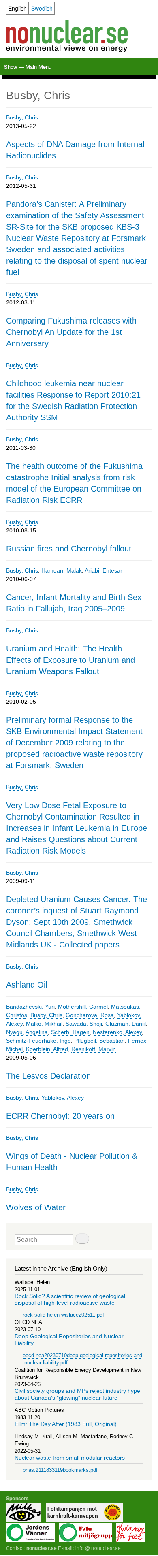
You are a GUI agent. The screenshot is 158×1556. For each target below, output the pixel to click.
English (17, 8)
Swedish (42, 8)
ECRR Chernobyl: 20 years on (60, 1115)
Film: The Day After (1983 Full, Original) (66, 1424)
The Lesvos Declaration (48, 1075)
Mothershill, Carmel (83, 1006)
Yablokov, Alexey (62, 1097)
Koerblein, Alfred (47, 1049)
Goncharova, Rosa (90, 1015)
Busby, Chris (22, 117)
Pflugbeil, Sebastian (99, 1040)
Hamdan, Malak (61, 570)
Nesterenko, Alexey (117, 1032)
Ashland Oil (26, 984)
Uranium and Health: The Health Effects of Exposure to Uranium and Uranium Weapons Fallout (70, 660)
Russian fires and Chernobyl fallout (68, 548)
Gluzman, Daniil (125, 1023)
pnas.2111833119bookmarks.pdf (60, 1470)
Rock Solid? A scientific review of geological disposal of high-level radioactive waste (70, 1299)
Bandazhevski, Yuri (30, 1006)
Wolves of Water (36, 1207)
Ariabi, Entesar (103, 570)
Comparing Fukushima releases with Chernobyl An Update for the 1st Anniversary (71, 332)
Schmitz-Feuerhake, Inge (38, 1040)
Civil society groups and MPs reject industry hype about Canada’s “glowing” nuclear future (77, 1394)
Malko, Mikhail (44, 1023)
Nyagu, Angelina (27, 1032)
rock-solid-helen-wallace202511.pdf (63, 1315)
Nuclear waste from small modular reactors (70, 1458)
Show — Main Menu (27, 66)
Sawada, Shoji (84, 1023)
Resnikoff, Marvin (93, 1049)
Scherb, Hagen (70, 1032)
